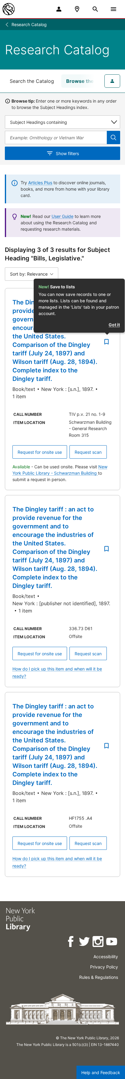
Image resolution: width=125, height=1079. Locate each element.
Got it (114, 324)
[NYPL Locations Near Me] (77, 9)
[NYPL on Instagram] (98, 942)
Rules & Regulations (98, 977)
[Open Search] (95, 9)
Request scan (88, 452)
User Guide (62, 216)
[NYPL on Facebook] (71, 942)
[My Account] (59, 9)
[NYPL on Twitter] (85, 942)
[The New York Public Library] (8, 9)
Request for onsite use (40, 452)
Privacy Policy (104, 966)
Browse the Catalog (89, 81)
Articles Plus (40, 182)
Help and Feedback (100, 1072)
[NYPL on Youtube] (112, 942)
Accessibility (105, 956)
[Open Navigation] (113, 9)
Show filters (67, 153)
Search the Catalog (32, 81)
